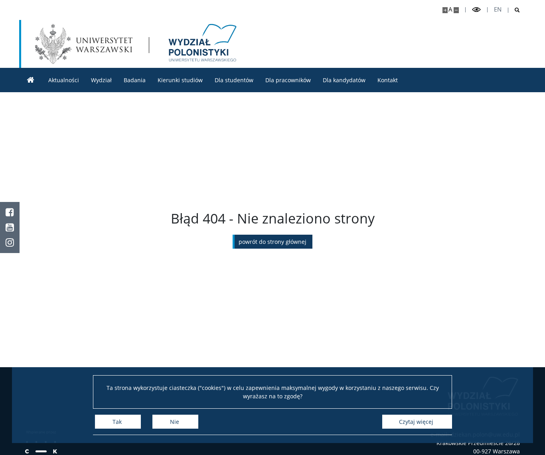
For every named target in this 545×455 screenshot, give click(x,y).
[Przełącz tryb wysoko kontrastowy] (476, 9)
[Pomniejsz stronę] (456, 10)
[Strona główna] (30, 80)
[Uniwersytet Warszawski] (83, 44)
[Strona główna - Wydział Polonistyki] (201, 44)
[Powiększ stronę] (445, 10)
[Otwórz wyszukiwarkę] (514, 10)
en (498, 9)
